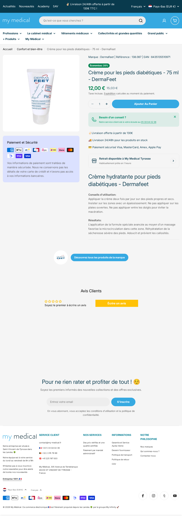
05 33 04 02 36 (148, 122)
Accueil (7, 49)
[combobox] (92, 20)
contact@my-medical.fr (50, 442)
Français (136, 6)
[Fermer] (175, 116)
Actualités (9, 6)
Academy (43, 6)
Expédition (110, 93)
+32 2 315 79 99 (49, 453)
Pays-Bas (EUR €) (164, 6)
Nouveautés (26, 6)
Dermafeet (107, 57)
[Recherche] (141, 20)
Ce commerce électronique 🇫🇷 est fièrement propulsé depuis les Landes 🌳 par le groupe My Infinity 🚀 (70, 507)
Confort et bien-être (29, 49)
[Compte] (164, 20)
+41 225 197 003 (49, 458)
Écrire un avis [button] (117, 303)
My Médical (16, 507)
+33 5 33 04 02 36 (51, 448)
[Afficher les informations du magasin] (173, 161)
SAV (55, 6)
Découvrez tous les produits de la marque (99, 257)
